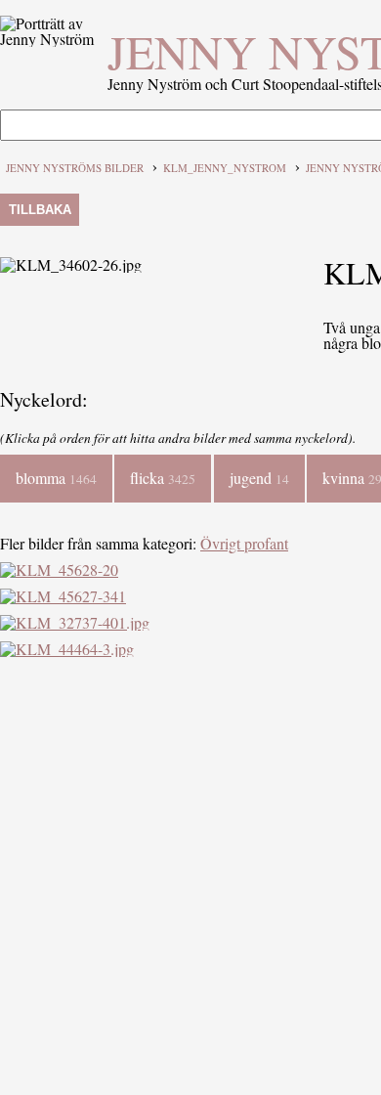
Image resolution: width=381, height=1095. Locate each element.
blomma (56, 477)
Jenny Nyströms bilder (75, 167)
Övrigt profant (244, 543)
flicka (162, 477)
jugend (259, 477)
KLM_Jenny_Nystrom (224, 167)
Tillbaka (40, 209)
